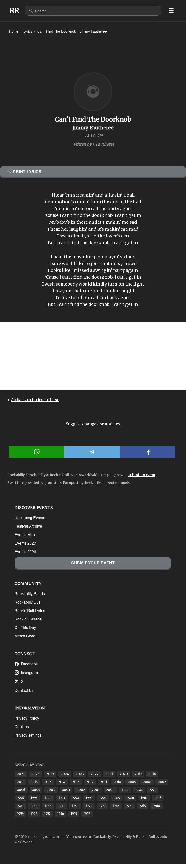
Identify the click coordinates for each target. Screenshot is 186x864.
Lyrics (27, 31)
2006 (21, 790)
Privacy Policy (27, 718)
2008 (147, 782)
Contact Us (24, 690)
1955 (74, 814)
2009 (132, 782)
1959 (20, 814)
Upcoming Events (30, 517)
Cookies (22, 726)
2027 (21, 774)
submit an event (141, 475)
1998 (138, 790)
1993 (61, 798)
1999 (124, 790)
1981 (61, 806)
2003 (66, 790)
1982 (47, 806)
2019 (138, 774)
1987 (144, 798)
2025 (50, 774)
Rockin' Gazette (28, 619)
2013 (75, 782)
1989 (116, 798)
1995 (34, 798)
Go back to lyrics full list (35, 399)
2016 (34, 782)
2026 (35, 774)
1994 (48, 798)
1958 (34, 814)
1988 (130, 798)
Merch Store (25, 636)
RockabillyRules (14, 10)
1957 (47, 814)
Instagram (29, 672)
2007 (162, 782)
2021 (109, 774)
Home (13, 31)
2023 (80, 774)
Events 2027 (25, 543)
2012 (89, 782)
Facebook (29, 663)
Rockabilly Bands (30, 593)
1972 (115, 806)
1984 (34, 806)
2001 (95, 790)
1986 (157, 798)
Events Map (25, 534)
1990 (102, 798)
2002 (81, 790)
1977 (102, 806)
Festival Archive (28, 526)
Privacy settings (28, 735)
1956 (60, 814)
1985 (20, 806)
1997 (152, 790)
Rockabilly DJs (27, 602)
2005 (36, 790)
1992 (75, 798)
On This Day (25, 627)
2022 (95, 774)
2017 (20, 782)
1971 (129, 806)
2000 (110, 790)
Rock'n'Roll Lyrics (30, 610)
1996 (20, 798)
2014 (61, 782)
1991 (89, 798)
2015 (47, 782)
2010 (117, 782)
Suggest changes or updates (93, 423)
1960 (156, 806)
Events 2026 (25, 551)
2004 (51, 790)
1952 (87, 814)
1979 (88, 806)
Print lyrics (27, 171)
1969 (142, 806)
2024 (65, 774)
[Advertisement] (93, 356)
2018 (152, 774)
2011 (103, 782)
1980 (75, 806)
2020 (124, 774)
